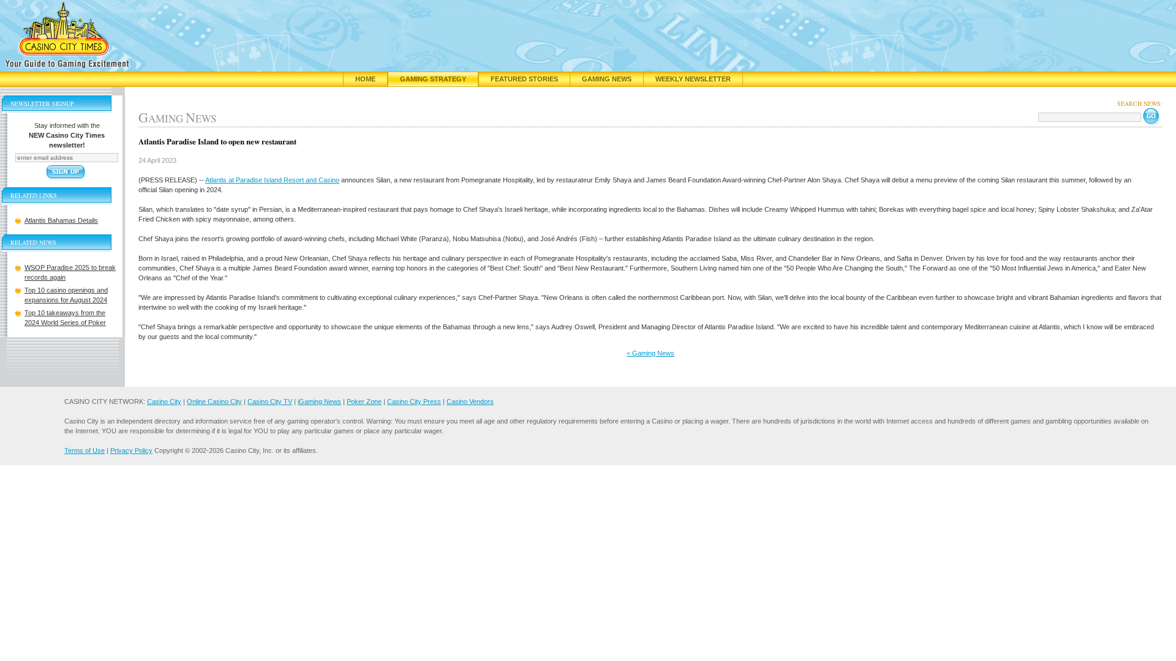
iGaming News (319, 401)
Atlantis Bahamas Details (61, 220)
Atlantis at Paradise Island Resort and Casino (272, 180)
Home (365, 79)
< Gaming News (650, 353)
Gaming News (606, 79)
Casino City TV (269, 401)
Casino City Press (414, 401)
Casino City (164, 401)
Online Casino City (214, 401)
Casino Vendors (470, 401)
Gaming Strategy (433, 79)
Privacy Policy (131, 450)
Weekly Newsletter (693, 79)
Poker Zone (364, 401)
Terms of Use (84, 450)
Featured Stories (524, 79)
